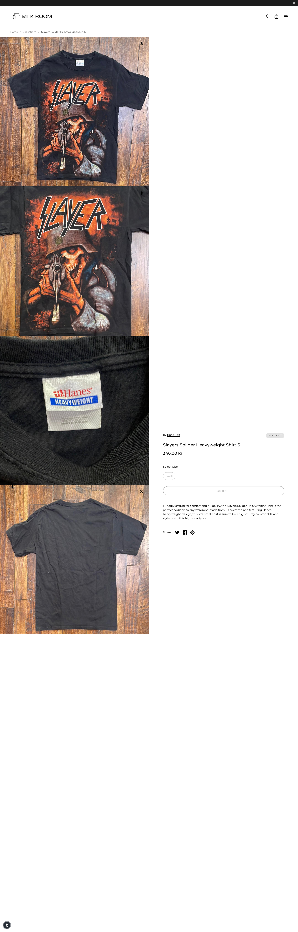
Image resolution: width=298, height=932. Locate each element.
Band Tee (173, 434)
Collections (29, 31)
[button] (7, 925)
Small (169, 476)
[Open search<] (268, 16)
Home (14, 31)
